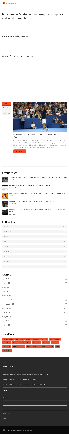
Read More (18, 151)
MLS (51, 346)
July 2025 (6, 321)
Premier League (8, 339)
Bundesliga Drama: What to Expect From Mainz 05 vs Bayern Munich (32, 201)
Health (34, 266)
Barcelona (46, 343)
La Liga (22, 346)
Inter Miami (7, 343)
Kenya (15, 346)
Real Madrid (19, 339)
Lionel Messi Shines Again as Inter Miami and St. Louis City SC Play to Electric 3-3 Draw (38, 177)
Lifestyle (34, 261)
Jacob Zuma (7, 350)
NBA (57, 346)
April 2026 (6, 291)
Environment (34, 256)
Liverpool (55, 343)
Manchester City (54, 339)
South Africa (36, 343)
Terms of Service (7, 403)
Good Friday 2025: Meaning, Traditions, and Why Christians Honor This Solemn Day (37, 193)
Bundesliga (16, 343)
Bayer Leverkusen (32, 346)
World (34, 241)
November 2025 (8, 304)
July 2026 (6, 279)
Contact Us (5, 408)
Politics (34, 236)
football (28, 339)
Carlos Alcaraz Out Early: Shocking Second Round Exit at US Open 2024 (38, 136)
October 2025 (7, 308)
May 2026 (6, 287)
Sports (34, 226)
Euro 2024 (36, 339)
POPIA (4, 418)
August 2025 (7, 317)
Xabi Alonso (44, 346)
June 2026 (6, 283)
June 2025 (6, 325)
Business (34, 246)
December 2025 (8, 300)
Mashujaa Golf (62, 3)
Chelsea (44, 339)
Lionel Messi (26, 343)
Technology (34, 251)
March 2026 (7, 296)
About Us (5, 398)
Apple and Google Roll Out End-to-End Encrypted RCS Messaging (30, 185)
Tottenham (7, 346)
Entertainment (34, 231)
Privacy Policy (6, 413)
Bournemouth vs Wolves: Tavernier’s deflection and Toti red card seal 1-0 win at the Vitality (37, 210)
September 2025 (8, 312)
